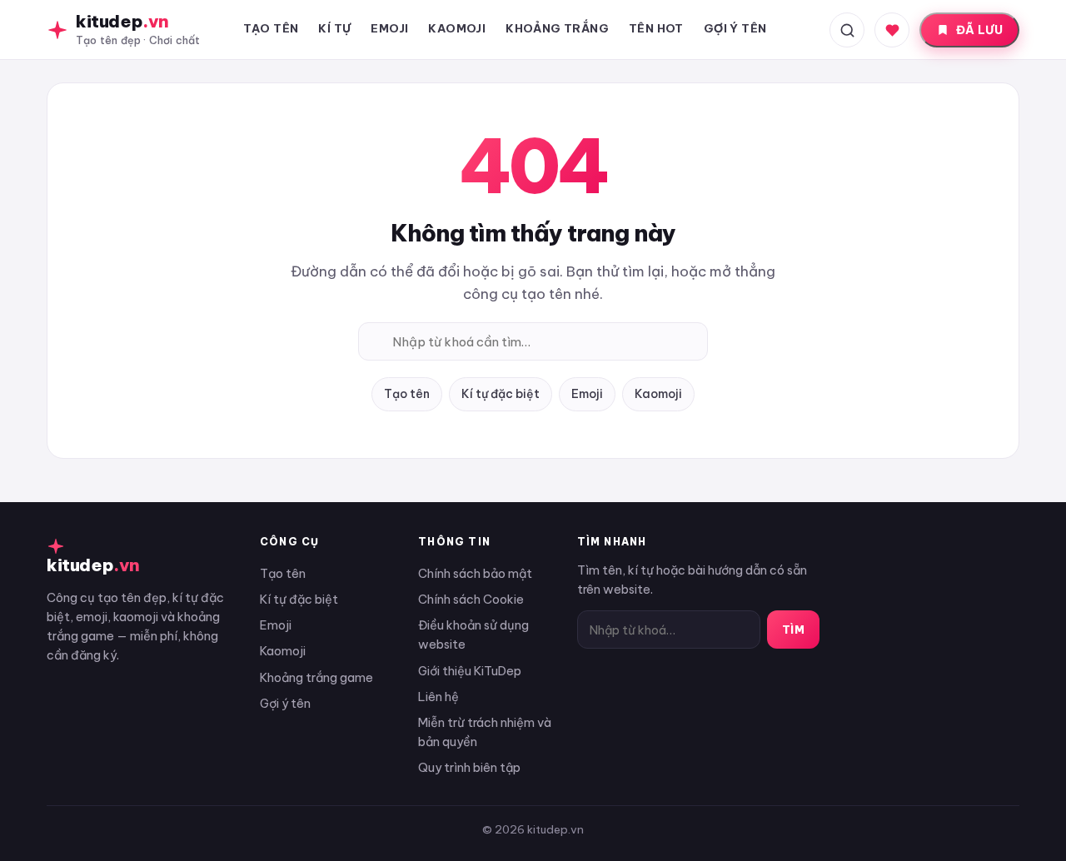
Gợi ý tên (285, 703)
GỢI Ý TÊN (735, 28)
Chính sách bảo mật (475, 573)
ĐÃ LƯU (979, 29)
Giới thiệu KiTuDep (469, 671)
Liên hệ (438, 696)
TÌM (793, 629)
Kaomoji (658, 393)
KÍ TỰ (334, 28)
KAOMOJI (457, 28)
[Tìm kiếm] (846, 29)
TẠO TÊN (271, 28)
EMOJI (389, 28)
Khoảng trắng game (316, 677)
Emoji (587, 393)
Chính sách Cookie (471, 599)
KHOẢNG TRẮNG (557, 28)
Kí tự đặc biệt (500, 393)
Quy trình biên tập (469, 767)
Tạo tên (407, 393)
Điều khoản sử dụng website (473, 634)
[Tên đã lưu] (891, 29)
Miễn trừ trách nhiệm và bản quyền (484, 731)
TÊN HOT (656, 28)
